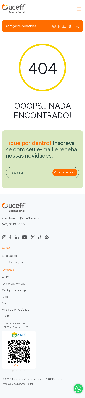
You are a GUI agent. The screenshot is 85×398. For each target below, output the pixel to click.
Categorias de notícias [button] (21, 26)
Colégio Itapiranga (14, 290)
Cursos (6, 247)
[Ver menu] (79, 9)
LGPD (5, 316)
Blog (5, 297)
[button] (13, 371)
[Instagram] (54, 26)
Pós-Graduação (12, 262)
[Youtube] (64, 26)
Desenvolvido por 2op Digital (17, 383)
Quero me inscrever (65, 172)
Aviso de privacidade (15, 309)
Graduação (9, 256)
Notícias (7, 303)
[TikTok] (71, 26)
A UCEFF (7, 277)
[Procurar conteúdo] (77, 26)
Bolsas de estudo (13, 284)
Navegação (8, 269)
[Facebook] (59, 26)
